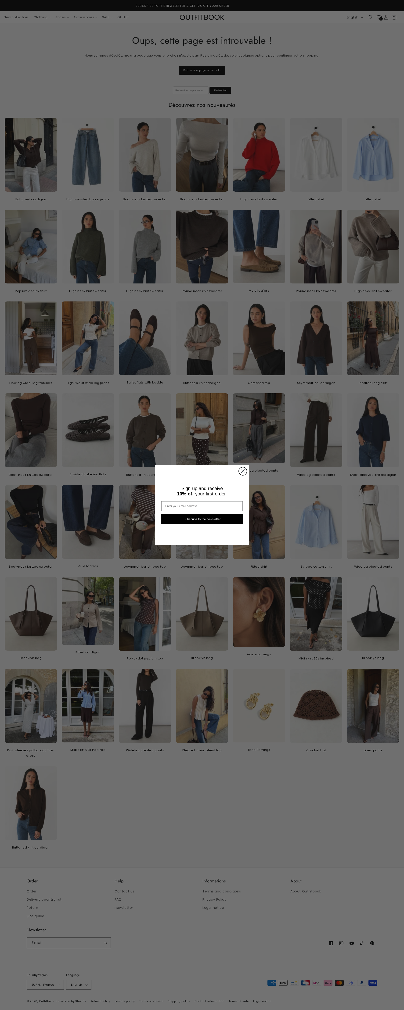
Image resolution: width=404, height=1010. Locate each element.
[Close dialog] (243, 471)
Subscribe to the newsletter (202, 519)
